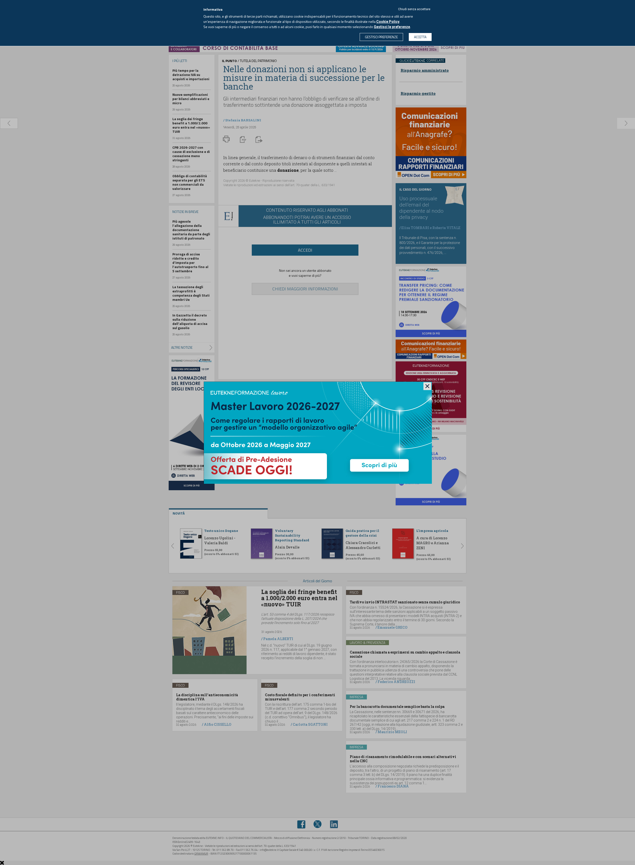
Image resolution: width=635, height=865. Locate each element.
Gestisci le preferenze (392, 27)
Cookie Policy (387, 22)
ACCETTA (420, 36)
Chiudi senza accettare (414, 9)
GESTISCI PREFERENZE (381, 36)
